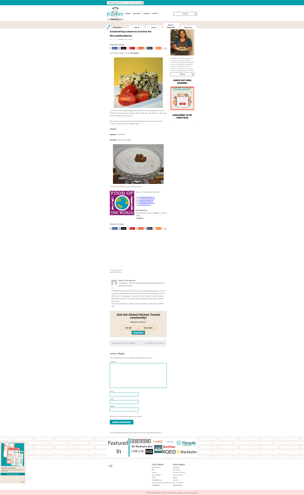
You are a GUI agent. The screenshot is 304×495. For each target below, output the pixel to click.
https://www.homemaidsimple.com (147, 198)
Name (112, 391)
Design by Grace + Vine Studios (187, 493)
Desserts (176, 480)
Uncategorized (119, 270)
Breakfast (176, 467)
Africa (153, 477)
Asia (153, 470)
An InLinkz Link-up (141, 210)
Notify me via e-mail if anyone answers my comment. (126, 416)
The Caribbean (156, 475)
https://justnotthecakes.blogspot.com (146, 203)
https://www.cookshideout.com (146, 201)
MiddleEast (119, 272)
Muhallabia (113, 140)
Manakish (113, 134)
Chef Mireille (135, 53)
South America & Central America (162, 483)
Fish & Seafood (178, 483)
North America (156, 467)
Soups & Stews (178, 475)
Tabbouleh (113, 129)
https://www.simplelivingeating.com (147, 197)
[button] (22, 481)
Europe (154, 472)
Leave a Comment (128, 39)
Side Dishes (177, 470)
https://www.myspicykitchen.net (146, 200)
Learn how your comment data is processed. (147, 433)
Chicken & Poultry (179, 472)
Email (112, 399)
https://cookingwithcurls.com (144, 205)
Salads (175, 477)
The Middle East (157, 480)
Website (112, 406)
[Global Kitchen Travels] (115, 20)
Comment (113, 362)
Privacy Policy (171, 493)
